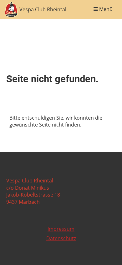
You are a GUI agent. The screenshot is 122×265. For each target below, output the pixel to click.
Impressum (61, 228)
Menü (105, 9)
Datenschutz (61, 238)
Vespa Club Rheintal (42, 9)
